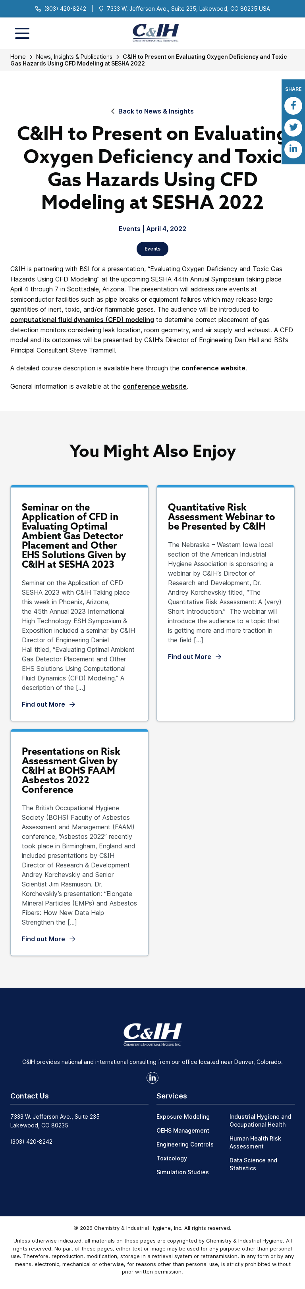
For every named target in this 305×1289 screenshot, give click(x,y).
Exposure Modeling (183, 1116)
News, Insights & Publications (74, 56)
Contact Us (29, 1096)
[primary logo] (153, 33)
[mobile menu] (22, 33)
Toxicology (171, 1158)
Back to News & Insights (156, 111)
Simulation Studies (182, 1172)
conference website (213, 368)
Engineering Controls (185, 1144)
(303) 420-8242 (65, 8)
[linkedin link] (152, 1078)
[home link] (152, 1034)
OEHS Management (182, 1130)
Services (171, 1096)
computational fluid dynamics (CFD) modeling (82, 320)
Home (18, 56)
